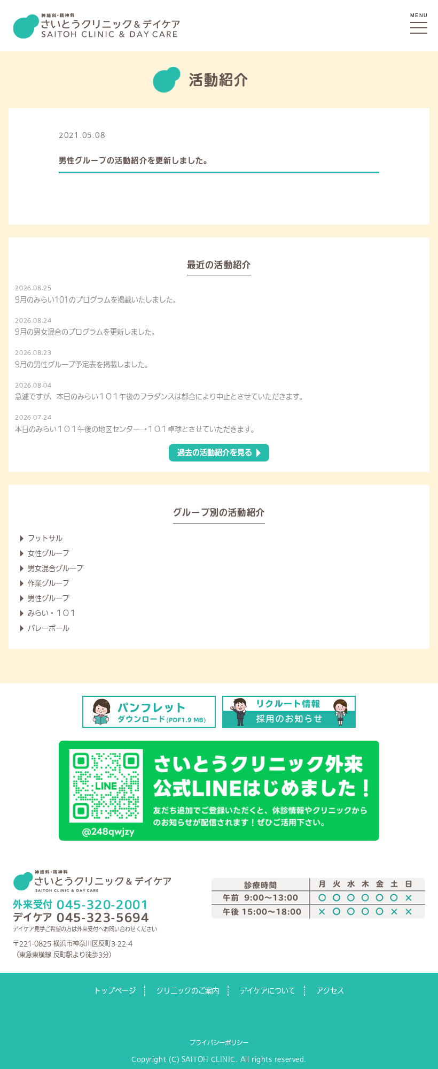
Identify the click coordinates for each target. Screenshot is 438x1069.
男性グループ (48, 598)
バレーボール (48, 628)
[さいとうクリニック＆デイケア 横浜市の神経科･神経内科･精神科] (96, 16)
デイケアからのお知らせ (148, 135)
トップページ (115, 990)
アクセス (330, 990)
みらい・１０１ (52, 613)
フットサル (45, 538)
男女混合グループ (55, 568)
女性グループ (48, 553)
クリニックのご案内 (188, 990)
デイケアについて (267, 990)
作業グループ (48, 583)
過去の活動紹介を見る (214, 452)
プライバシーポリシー (219, 1042)
